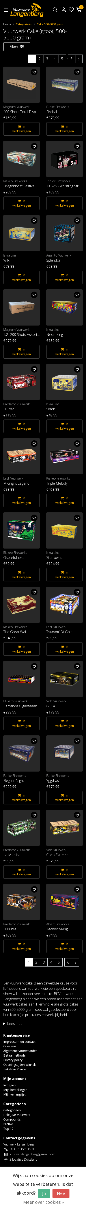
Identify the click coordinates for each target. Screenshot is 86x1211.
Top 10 (8, 1128)
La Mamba (11, 854)
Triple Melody (56, 483)
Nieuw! (8, 1124)
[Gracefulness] (21, 530)
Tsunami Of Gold (59, 631)
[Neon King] (64, 307)
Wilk (6, 260)
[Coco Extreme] (64, 828)
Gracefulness (13, 557)
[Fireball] (64, 85)
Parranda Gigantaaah (20, 706)
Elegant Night (13, 780)
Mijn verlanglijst (14, 1094)
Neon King (54, 334)
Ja (44, 1193)
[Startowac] (64, 530)
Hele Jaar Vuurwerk (16, 1115)
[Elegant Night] (21, 753)
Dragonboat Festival (19, 186)
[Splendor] (64, 233)
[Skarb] (64, 382)
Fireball (52, 111)
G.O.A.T (52, 706)
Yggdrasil (53, 780)
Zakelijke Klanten (15, 1069)
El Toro (9, 409)
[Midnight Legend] (21, 456)
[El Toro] (21, 382)
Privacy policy (12, 1060)
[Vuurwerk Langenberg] (26, 10)
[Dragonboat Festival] (21, 159)
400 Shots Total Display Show (21, 111)
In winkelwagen (21, 128)
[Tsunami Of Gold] (64, 605)
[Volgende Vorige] (79, 59)
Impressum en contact (19, 1041)
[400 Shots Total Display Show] (21, 85)
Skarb (50, 409)
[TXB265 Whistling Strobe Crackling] (64, 159)
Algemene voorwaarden (20, 1051)
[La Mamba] (21, 828)
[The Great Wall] (21, 605)
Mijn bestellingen (15, 1090)
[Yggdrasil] (64, 753)
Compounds (12, 1119)
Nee (61, 1193)
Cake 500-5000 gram (50, 24)
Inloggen (9, 1085)
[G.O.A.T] (64, 679)
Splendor (53, 260)
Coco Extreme (57, 854)
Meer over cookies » (43, 1202)
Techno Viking (57, 929)
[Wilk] (21, 233)
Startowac (54, 557)
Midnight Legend (16, 483)
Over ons (9, 1046)
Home (7, 24)
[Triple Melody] (64, 456)
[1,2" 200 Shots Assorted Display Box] (21, 307)
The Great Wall (14, 631)
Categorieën (24, 24)
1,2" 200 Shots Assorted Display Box (21, 334)
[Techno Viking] (64, 902)
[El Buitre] (21, 902)
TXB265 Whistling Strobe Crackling (64, 186)
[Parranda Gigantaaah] (21, 679)
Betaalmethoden (15, 1055)
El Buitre (9, 929)
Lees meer (15, 1023)
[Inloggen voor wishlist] (34, 72)
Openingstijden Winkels (19, 1064)
